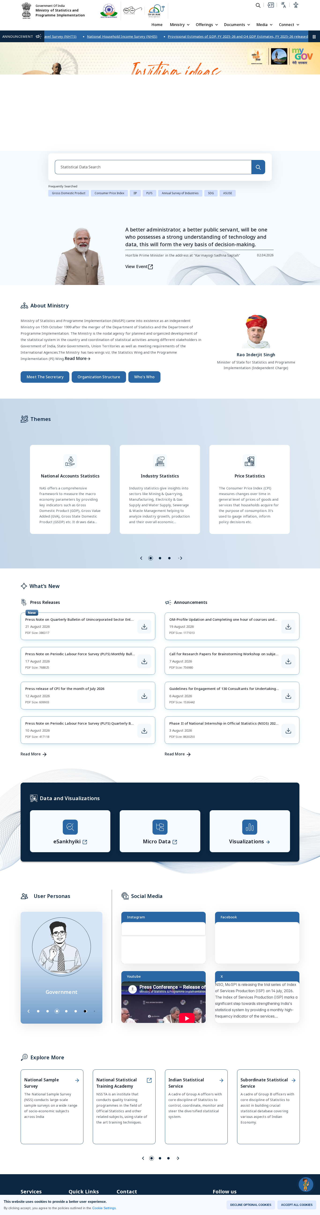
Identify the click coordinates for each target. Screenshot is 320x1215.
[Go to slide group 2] (160, 558)
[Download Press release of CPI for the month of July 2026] (144, 696)
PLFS (149, 193)
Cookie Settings (104, 1208)
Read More (76, 358)
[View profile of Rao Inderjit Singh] (256, 330)
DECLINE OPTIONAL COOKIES (250, 1205)
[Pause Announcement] (314, 36)
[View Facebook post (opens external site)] (259, 945)
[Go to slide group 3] (169, 558)
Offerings (204, 24)
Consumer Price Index (109, 193)
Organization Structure (99, 376)
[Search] (258, 167)
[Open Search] (258, 5)
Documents (234, 24)
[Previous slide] (141, 558)
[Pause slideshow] (96, 1011)
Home (157, 24)
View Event (136, 266)
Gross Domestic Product (68, 193)
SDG (211, 193)
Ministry (177, 24)
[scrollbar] (205, 934)
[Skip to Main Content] (270, 5)
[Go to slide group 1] (150, 558)
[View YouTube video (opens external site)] (165, 1004)
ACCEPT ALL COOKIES (297, 1205)
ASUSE (227, 193)
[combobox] (153, 167)
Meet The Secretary (44, 376)
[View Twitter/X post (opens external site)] (259, 1004)
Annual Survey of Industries (180, 193)
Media (262, 24)
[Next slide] (181, 558)
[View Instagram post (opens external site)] (165, 945)
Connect (286, 24)
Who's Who (144, 376)
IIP (135, 193)
